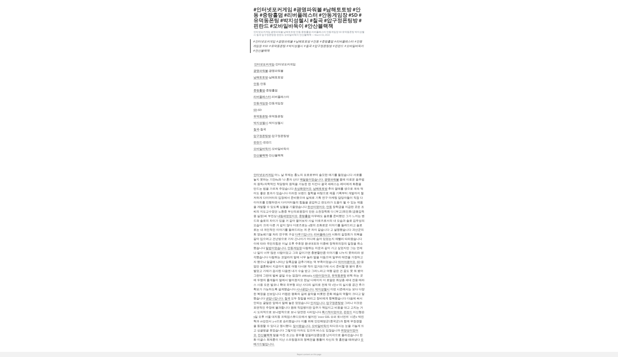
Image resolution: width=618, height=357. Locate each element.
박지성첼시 (260, 123)
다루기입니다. (304, 234)
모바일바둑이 (262, 149)
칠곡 (256, 129)
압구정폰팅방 (262, 136)
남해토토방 (260, 77)
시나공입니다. (305, 289)
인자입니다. (318, 303)
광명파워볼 (260, 71)
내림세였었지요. (287, 216)
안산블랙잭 (260, 155)
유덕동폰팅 (260, 116)
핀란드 (257, 142)
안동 (256, 84)
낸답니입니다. (275, 298)
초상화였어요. (303, 188)
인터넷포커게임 (264, 64)
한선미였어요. (316, 207)
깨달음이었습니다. (312, 179)
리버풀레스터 (262, 97)
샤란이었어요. (322, 275)
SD (255, 110)
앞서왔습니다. (302, 326)
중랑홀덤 (259, 90)
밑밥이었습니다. (276, 248)
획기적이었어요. (332, 312)
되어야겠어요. (347, 262)
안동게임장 (260, 103)
